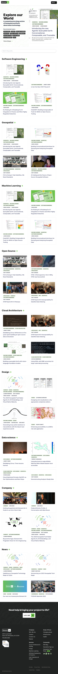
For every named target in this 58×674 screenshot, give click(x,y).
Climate (13, 31)
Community (22, 33)
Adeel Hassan (35, 26)
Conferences (34, 594)
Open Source (7, 31)
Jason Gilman (43, 26)
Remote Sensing (7, 472)
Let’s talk (27, 615)
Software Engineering (37, 24)
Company (13, 295)
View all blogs (7, 41)
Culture (9, 594)
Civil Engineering (8, 37)
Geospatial (35, 22)
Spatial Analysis (14, 33)
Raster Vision (16, 35)
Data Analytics (7, 35)
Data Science (6, 459)
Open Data (6, 33)
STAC (14, 37)
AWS (40, 295)
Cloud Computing (17, 355)
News (21, 567)
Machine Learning (20, 31)
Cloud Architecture (20, 328)
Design (10, 389)
